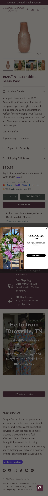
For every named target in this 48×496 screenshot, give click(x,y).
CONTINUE (36, 255)
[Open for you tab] (40, 488)
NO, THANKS (36, 260)
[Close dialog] (46, 229)
